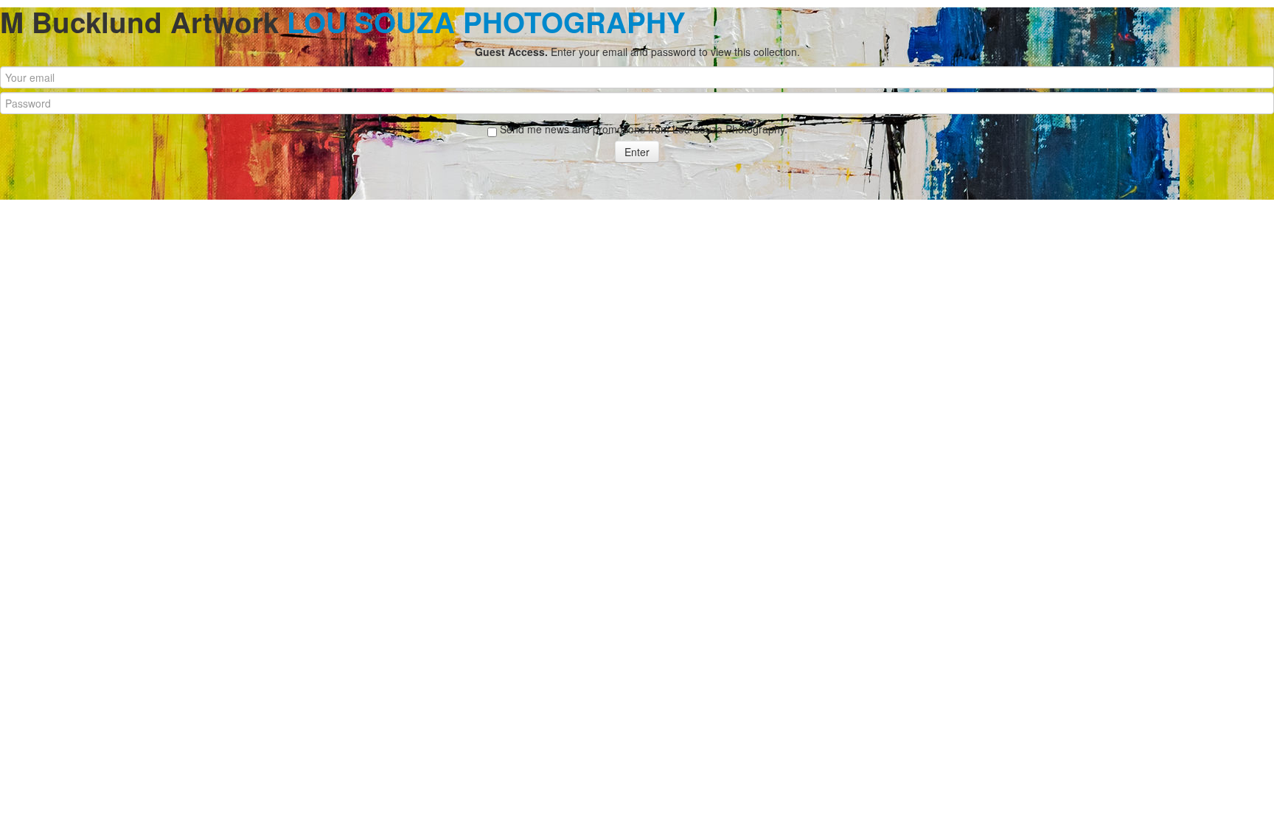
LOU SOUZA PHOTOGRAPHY (486, 21)
